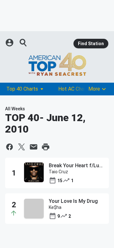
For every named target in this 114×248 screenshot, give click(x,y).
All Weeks (15, 108)
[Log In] (10, 42)
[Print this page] (45, 146)
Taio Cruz (58, 171)
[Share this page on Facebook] (9, 146)
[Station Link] (57, 64)
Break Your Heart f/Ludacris (76, 165)
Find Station (91, 43)
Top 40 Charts (22, 89)
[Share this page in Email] (33, 146)
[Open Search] (23, 42)
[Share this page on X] (21, 146)
